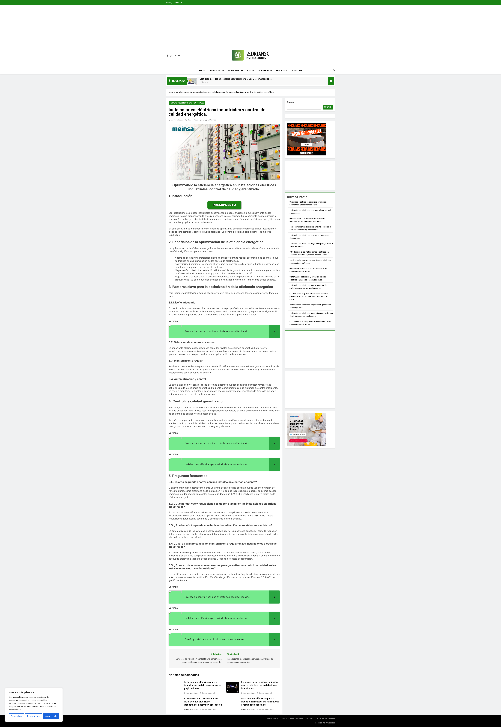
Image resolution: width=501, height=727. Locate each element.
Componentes (216, 70)
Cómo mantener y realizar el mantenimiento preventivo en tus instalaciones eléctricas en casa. (309, 296)
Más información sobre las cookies (298, 719)
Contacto (296, 70)
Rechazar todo (33, 716)
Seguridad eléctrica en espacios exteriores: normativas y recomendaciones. (236, 79)
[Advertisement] (250, 29)
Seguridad (281, 70)
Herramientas (235, 70)
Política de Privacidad (325, 723)
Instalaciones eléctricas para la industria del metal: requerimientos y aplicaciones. (202, 685)
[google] (175, 55)
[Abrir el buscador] (334, 70)
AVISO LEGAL (273, 719)
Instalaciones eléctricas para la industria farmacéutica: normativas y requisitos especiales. (260, 701)
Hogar (250, 70)
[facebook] (167, 55)
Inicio (202, 70)
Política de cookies (326, 719)
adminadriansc (177, 120)
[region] (34, 705)
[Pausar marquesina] (331, 81)
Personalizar (16, 716)
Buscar (291, 102)
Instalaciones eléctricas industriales (186, 103)
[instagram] (170, 55)
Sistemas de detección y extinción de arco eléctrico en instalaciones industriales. (259, 685)
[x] (173, 55)
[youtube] (179, 55)
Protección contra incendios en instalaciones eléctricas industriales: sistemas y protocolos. (203, 701)
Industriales (265, 70)
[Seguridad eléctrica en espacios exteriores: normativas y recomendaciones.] (192, 82)
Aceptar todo (51, 716)
